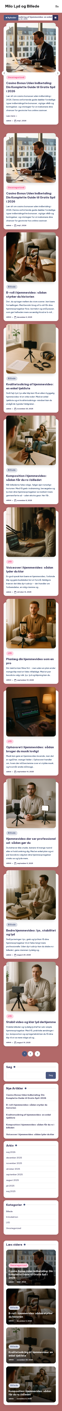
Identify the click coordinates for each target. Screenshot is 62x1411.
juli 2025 (10, 1178)
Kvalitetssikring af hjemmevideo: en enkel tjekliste (28, 1109)
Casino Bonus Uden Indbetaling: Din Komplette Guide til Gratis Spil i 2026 (30, 190)
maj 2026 (10, 1145)
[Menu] (56, 6)
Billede (15, 77)
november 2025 (14, 1156)
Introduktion (12, 1210)
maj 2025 (10, 1184)
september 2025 (14, 1167)
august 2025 (12, 1173)
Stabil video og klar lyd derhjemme (31, 1015)
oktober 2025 (13, 1161)
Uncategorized (16, 180)
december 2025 (14, 1150)
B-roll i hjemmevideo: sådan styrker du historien (26, 1099)
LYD (10, 554)
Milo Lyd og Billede (22, 6)
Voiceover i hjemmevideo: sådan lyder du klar (30, 1127)
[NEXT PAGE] (37, 1046)
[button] (14, 108)
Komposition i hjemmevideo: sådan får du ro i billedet (30, 1119)
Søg (9, 1060)
